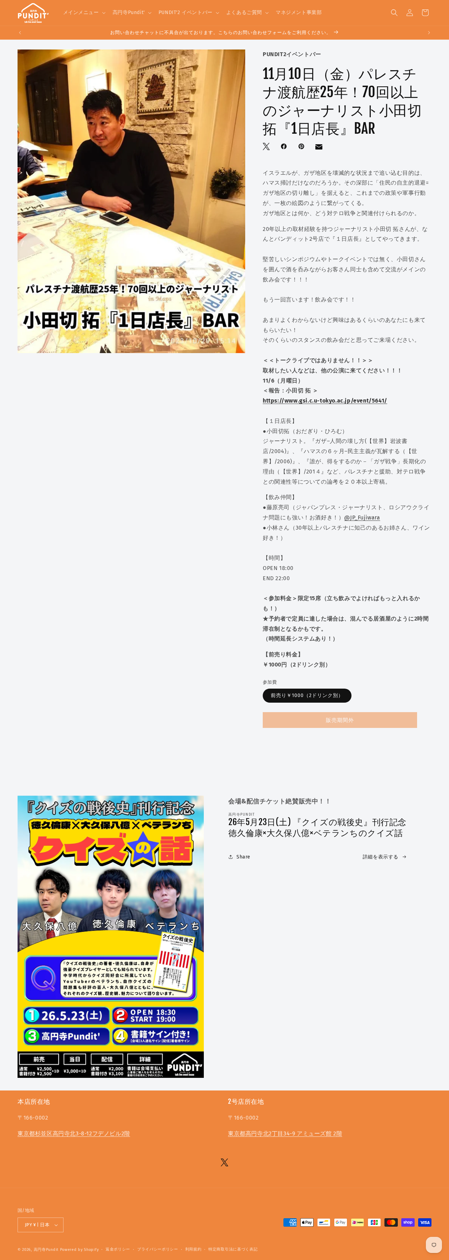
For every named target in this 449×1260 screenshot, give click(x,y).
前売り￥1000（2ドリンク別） (307, 695)
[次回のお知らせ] (429, 32)
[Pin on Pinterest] (302, 147)
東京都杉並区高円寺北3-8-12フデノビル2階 (74, 1133)
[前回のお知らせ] (20, 32)
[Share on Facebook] (284, 147)
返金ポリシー (118, 1249)
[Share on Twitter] (267, 147)
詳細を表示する (380, 857)
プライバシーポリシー (157, 1249)
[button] (83, 12)
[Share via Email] (319, 148)
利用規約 (193, 1249)
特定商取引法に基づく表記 (232, 1249)
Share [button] (243, 857)
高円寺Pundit (46, 1249)
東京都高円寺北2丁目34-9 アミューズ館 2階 (285, 1133)
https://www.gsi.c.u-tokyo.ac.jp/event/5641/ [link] (325, 400)
